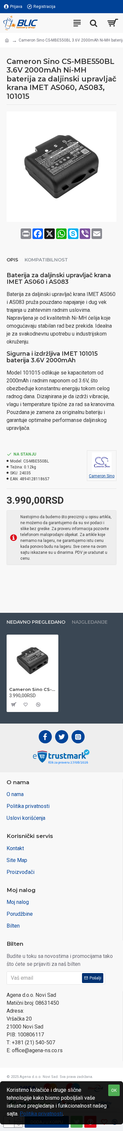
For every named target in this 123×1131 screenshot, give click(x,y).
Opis (12, 260)
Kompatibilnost (46, 260)
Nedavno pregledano (36, 622)
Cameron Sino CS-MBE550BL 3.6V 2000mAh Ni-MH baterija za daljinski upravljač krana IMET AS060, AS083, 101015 (32, 689)
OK (114, 1090)
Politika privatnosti (41, 1114)
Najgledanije (90, 622)
